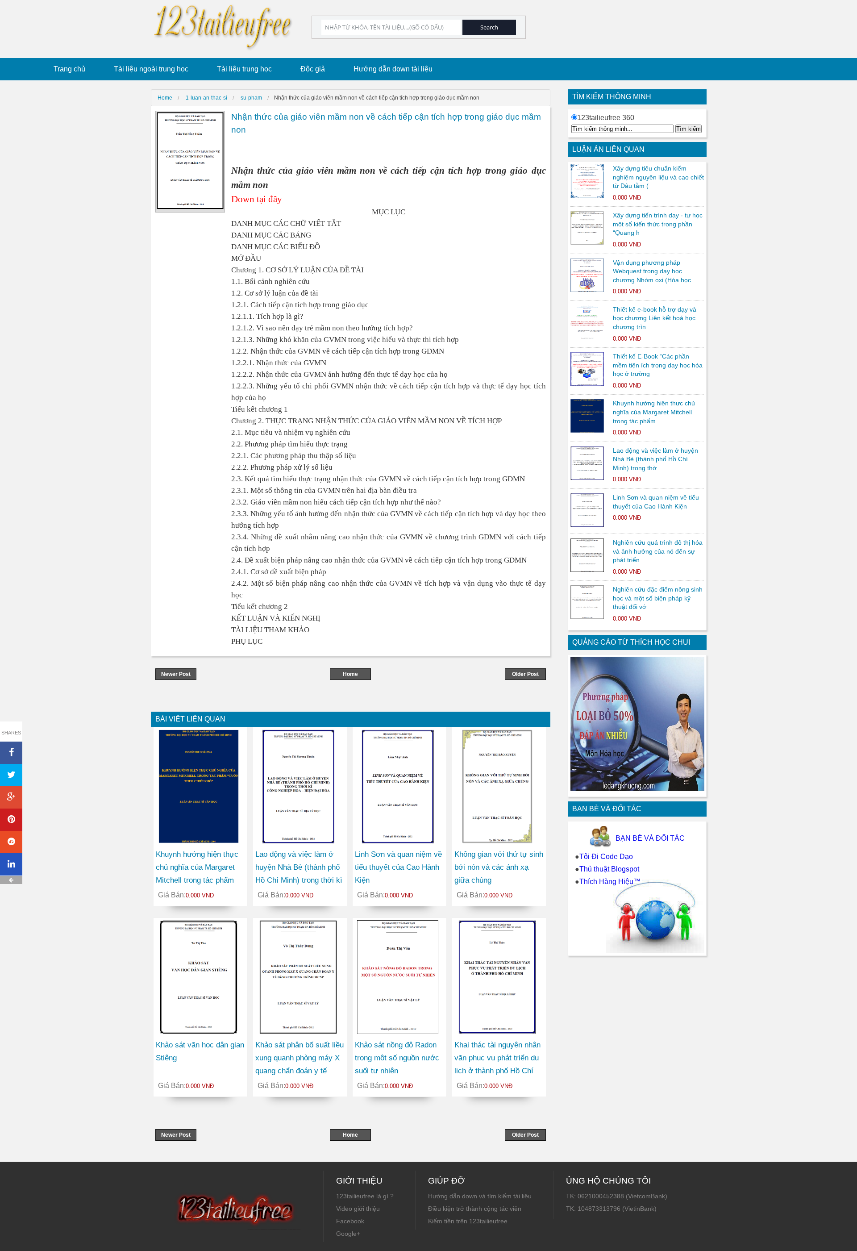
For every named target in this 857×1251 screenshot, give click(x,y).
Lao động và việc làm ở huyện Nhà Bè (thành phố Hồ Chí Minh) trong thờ (655, 459)
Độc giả (312, 69)
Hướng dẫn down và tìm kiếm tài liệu (480, 1196)
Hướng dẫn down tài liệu (393, 69)
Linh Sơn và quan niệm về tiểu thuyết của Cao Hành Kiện (398, 867)
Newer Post (176, 674)
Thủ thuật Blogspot (609, 869)
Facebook (350, 1221)
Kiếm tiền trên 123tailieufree (468, 1221)
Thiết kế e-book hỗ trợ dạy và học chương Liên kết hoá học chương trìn (654, 318)
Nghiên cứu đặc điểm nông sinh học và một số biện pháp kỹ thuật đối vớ (658, 598)
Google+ (348, 1233)
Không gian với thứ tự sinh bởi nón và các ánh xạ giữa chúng (498, 867)
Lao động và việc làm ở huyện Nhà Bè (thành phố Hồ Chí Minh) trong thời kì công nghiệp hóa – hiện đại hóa (299, 880)
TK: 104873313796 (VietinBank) (611, 1208)
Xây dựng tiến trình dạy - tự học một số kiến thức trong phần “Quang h (658, 224)
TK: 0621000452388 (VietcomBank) (616, 1196)
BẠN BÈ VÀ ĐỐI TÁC (650, 838)
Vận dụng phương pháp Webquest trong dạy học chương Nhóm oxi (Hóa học (652, 271)
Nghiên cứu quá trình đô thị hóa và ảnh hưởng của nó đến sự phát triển (658, 551)
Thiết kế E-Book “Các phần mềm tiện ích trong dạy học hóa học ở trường (658, 365)
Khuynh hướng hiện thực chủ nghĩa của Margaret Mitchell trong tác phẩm (654, 412)
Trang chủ (69, 69)
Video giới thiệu (358, 1208)
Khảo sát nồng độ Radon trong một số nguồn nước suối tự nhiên (397, 1058)
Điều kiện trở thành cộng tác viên (474, 1208)
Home (350, 674)
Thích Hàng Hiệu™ (610, 881)
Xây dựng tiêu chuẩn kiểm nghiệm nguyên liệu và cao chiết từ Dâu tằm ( (658, 177)
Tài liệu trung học (244, 69)
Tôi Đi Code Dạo (606, 856)
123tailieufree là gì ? (365, 1196)
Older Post (525, 674)
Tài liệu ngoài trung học (151, 69)
